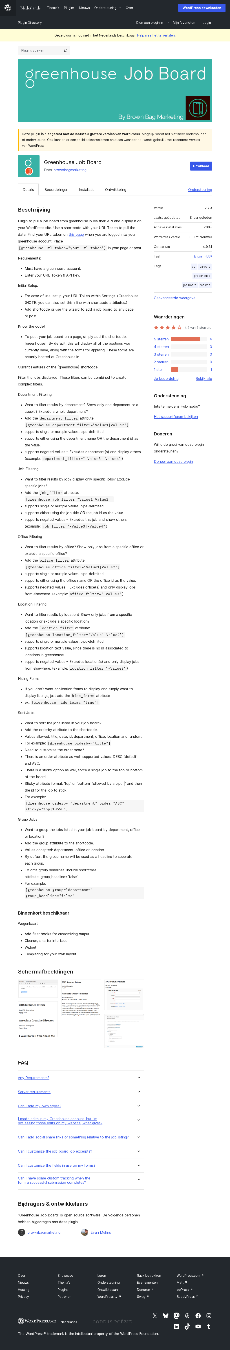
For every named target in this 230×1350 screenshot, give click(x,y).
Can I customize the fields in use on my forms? (56, 1165)
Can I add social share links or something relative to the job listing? (73, 1137)
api (194, 266)
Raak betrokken (149, 1275)
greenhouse (202, 275)
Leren (101, 1275)
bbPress (185, 1290)
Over (21, 1275)
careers (205, 266)
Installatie (87, 189)
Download (201, 166)
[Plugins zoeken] (65, 50)
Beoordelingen (56, 189)
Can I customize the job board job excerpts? (55, 1151)
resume (205, 285)
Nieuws (23, 1282)
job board (189, 285)
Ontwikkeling (115, 189)
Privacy (23, 1296)
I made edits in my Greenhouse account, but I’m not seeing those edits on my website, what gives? (60, 1121)
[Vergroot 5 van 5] (138, 1020)
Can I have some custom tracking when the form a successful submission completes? (54, 1180)
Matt (182, 1282)
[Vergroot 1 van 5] (51, 985)
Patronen (64, 1296)
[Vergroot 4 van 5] (138, 985)
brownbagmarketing (69, 170)
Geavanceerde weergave (174, 298)
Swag (143, 1296)
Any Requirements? (33, 1078)
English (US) (203, 256)
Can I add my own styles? (39, 1106)
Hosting (23, 1290)
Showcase (65, 1275)
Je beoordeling (166, 378)
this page (76, 234)
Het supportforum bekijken (176, 416)
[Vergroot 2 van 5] (51, 1007)
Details (28, 189)
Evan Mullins (101, 1232)
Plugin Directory (30, 22)
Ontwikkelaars (108, 1290)
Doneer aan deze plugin (173, 461)
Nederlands (69, 1322)
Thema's (64, 1282)
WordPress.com (190, 1275)
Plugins (63, 1290)
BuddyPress (188, 1296)
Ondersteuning (200, 189)
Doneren (145, 1290)
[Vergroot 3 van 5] (95, 985)
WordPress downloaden (202, 8)
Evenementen (147, 1282)
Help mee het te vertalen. (156, 35)
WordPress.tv (109, 1296)
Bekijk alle (204, 378)
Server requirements (34, 1092)
